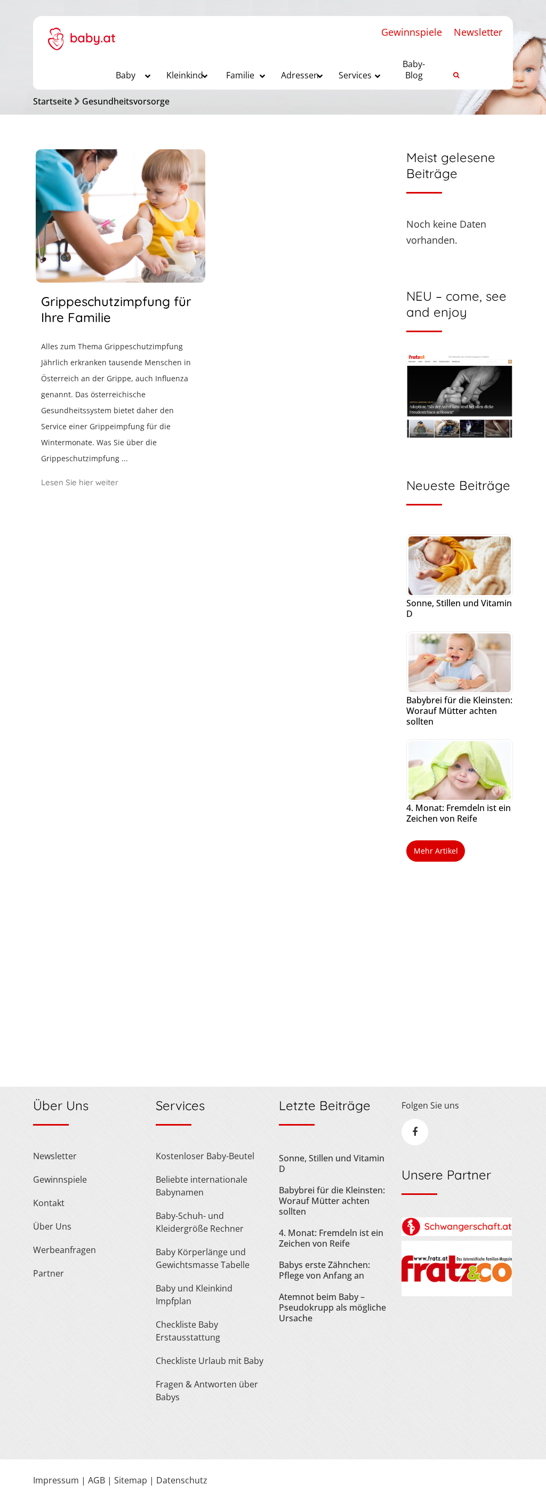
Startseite (52, 101)
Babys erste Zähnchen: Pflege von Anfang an (324, 1270)
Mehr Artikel (436, 851)
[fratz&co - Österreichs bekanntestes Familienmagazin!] (457, 1293)
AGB (96, 1480)
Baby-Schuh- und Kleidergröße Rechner (200, 1222)
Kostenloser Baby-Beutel (205, 1156)
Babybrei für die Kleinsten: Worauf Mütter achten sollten (459, 710)
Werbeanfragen (64, 1250)
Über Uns (52, 1226)
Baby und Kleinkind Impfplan (194, 1294)
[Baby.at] (81, 33)
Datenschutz (181, 1480)
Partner (48, 1273)
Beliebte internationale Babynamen (201, 1186)
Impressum (56, 1480)
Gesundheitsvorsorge (126, 101)
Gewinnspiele (411, 32)
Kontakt (49, 1203)
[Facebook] (415, 1132)
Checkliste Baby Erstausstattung (188, 1331)
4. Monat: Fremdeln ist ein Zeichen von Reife (458, 813)
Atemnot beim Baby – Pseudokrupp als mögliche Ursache (332, 1307)
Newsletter (478, 32)
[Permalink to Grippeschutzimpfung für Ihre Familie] (120, 278)
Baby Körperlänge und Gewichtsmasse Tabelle (203, 1258)
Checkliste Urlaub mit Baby (209, 1361)
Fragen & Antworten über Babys (207, 1390)
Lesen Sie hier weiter (79, 482)
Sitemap (130, 1480)
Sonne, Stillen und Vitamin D (459, 608)
